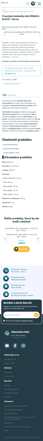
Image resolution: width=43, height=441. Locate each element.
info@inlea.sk (10, 73)
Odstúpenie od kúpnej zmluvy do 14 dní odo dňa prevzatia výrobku (20, 418)
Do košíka (23, 249)
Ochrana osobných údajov (13, 410)
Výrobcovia (8, 372)
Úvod (3, 10)
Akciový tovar (9, 376)
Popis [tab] (4, 95)
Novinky (7, 397)
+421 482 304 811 (18, 335)
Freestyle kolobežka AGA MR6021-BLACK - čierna (17, 12)
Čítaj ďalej (15, 57)
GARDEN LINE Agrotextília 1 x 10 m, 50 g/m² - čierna (21, 235)
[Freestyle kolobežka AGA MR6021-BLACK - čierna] (21, 28)
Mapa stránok (9, 363)
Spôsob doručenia (10, 413)
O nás (6, 430)
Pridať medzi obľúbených (12, 84)
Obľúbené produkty (11, 393)
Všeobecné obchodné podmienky (16, 406)
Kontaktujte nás (10, 359)
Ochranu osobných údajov (24, 321)
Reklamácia (8, 423)
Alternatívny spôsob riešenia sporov (17, 427)
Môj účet (7, 385)
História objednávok (11, 389)
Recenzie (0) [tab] (12, 95)
